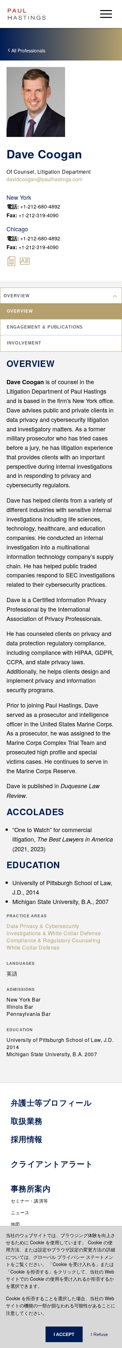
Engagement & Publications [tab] (45, 327)
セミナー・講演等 (29, 1200)
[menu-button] (106, 14)
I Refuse (99, 1334)
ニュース (20, 1212)
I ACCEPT (64, 1334)
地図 (15, 1224)
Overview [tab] (20, 311)
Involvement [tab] (24, 343)
